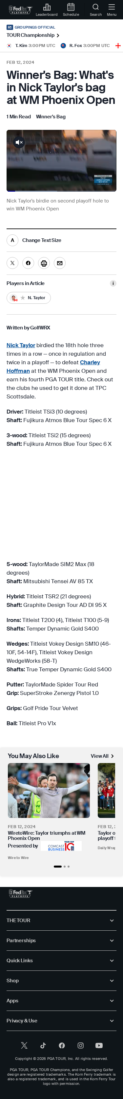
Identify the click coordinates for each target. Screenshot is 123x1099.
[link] (21, 9)
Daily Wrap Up (110, 848)
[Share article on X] (12, 263)
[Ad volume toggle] (19, 142)
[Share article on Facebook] (28, 263)
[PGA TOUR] (21, 893)
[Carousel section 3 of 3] (69, 867)
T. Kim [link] (21, 45)
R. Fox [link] (76, 45)
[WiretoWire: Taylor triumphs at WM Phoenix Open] (49, 790)
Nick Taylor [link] (21, 345)
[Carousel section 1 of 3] (58, 867)
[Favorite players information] (113, 283)
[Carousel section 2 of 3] (65, 867)
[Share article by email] (60, 263)
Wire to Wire (18, 857)
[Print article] (44, 263)
